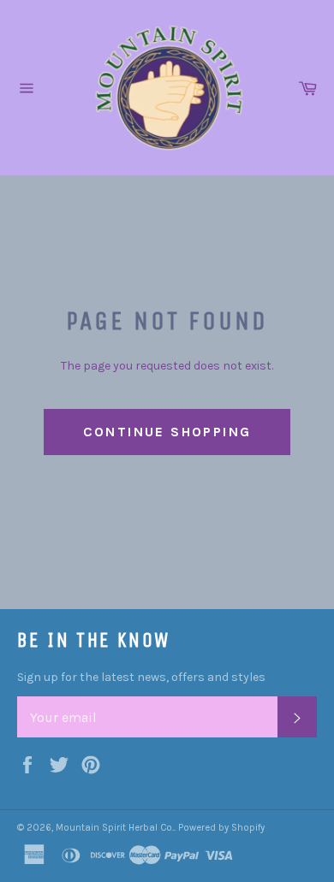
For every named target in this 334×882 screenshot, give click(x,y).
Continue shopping (167, 431)
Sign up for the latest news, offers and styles (141, 677)
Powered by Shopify (221, 827)
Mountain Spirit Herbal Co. (115, 827)
